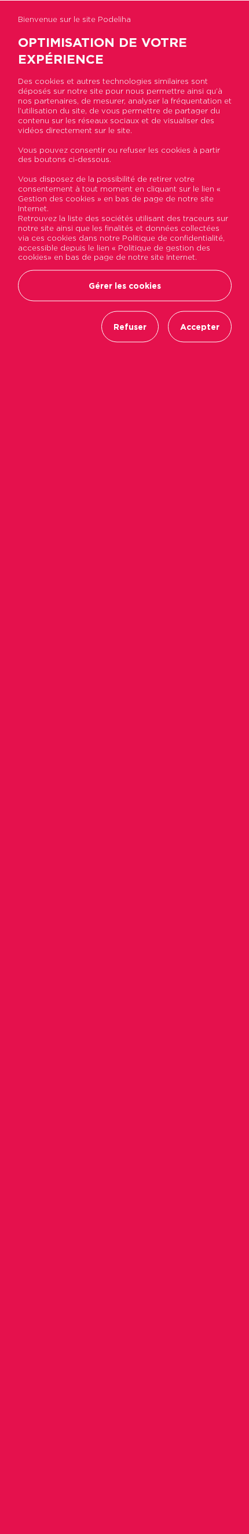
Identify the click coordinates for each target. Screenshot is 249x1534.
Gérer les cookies (125, 285)
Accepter (199, 327)
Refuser (130, 327)
